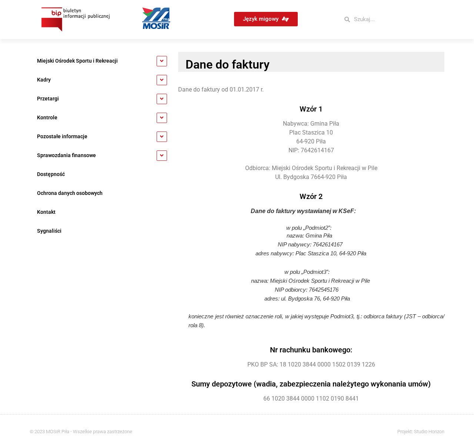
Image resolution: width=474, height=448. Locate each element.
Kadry (44, 80)
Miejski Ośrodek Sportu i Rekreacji (77, 61)
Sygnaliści (49, 231)
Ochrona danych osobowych (70, 193)
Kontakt (46, 212)
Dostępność (51, 174)
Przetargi (48, 99)
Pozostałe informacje (62, 136)
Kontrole (47, 118)
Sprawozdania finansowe (66, 155)
